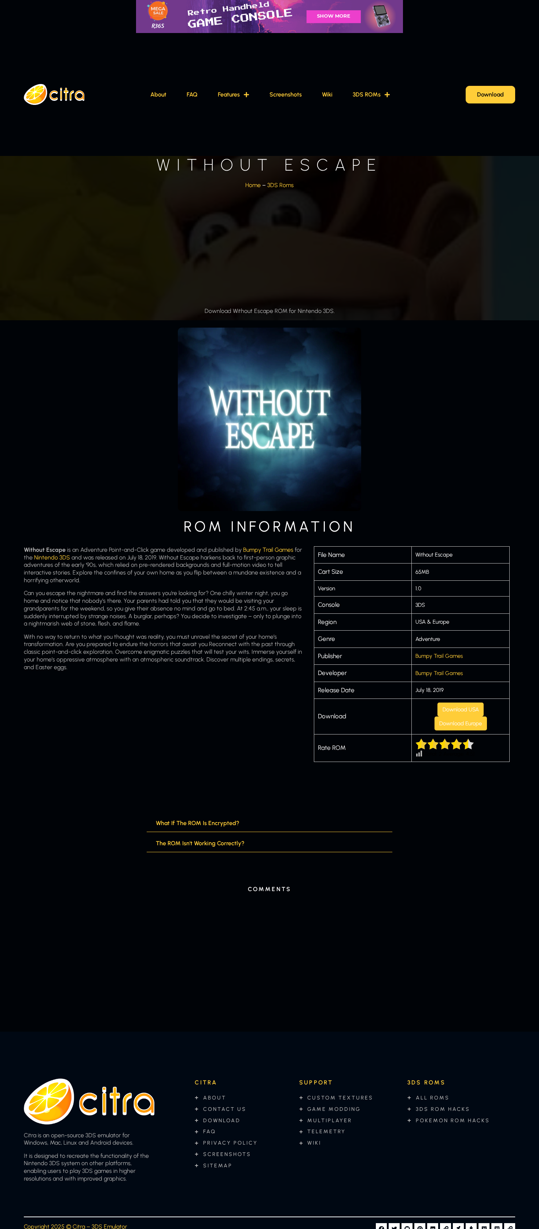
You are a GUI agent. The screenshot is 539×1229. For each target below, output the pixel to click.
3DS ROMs (367, 94)
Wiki (327, 94)
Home (253, 185)
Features (229, 94)
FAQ (192, 94)
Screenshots (286, 94)
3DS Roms (280, 185)
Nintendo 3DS (52, 557)
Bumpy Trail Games (268, 549)
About (158, 94)
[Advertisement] (269, 245)
